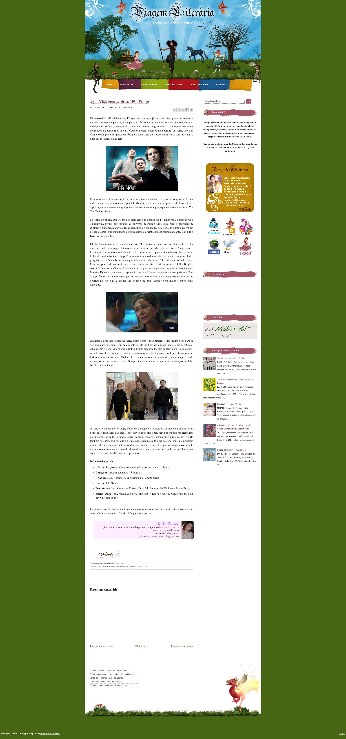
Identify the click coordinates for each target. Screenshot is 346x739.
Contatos (220, 84)
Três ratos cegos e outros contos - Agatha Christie (112, 674)
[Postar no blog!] (179, 109)
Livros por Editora (200, 84)
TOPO (342, 734)
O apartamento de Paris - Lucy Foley (106, 682)
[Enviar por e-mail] (175, 109)
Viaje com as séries (138, 566)
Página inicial (142, 646)
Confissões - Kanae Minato (229, 404)
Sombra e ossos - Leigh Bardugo (231, 358)
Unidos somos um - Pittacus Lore (231, 450)
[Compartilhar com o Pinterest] (191, 109)
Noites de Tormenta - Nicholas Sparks (106, 678)
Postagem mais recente (101, 646)
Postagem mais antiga (182, 646)
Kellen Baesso (109, 566)
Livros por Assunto (174, 84)
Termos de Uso (127, 84)
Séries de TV (123, 566)
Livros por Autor (149, 84)
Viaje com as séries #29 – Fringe (124, 101)
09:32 (120, 563)
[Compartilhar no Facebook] (187, 109)
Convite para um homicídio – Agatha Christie (109, 685)
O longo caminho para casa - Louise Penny (108, 670)
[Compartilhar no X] (183, 109)
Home (109, 84)
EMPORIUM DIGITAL (50, 734)
